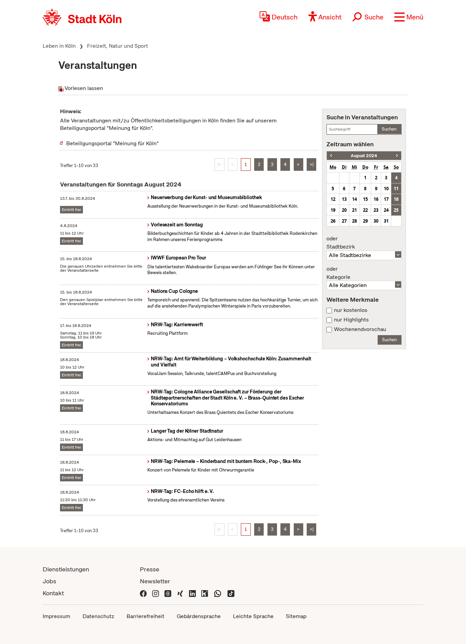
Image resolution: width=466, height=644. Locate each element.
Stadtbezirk (340, 242)
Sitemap (296, 616)
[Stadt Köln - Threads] (167, 593)
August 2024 (364, 156)
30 (376, 221)
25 (396, 210)
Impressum (56, 616)
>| (312, 164)
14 (354, 199)
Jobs (49, 581)
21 (354, 210)
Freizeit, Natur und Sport (117, 45)
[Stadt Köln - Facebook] (143, 593)
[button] (408, 17)
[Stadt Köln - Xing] (180, 593)
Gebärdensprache (199, 616)
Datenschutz (98, 616)
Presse (149, 569)
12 (333, 199)
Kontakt (53, 593)
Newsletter (155, 581)
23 (376, 210)
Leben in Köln (59, 45)
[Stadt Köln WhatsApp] (218, 593)
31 (386, 221)
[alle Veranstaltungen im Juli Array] (331, 155)
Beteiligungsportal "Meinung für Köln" (112, 143)
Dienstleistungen (66, 569)
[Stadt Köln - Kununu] (204, 593)
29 (365, 221)
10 (386, 188)
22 (365, 210)
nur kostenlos (350, 310)
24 (386, 210)
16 (376, 199)
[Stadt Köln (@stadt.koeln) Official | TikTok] (231, 593)
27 (344, 221)
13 (344, 199)
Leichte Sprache (253, 616)
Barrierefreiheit (145, 616)
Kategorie (338, 273)
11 (396, 188)
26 (333, 221)
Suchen (389, 129)
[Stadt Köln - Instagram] (155, 593)
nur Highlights (351, 320)
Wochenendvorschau (360, 329)
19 (333, 210)
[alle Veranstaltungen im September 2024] (397, 155)
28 (354, 221)
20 (344, 210)
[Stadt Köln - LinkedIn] (192, 593)
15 (365, 199)
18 (396, 199)
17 (386, 199)
